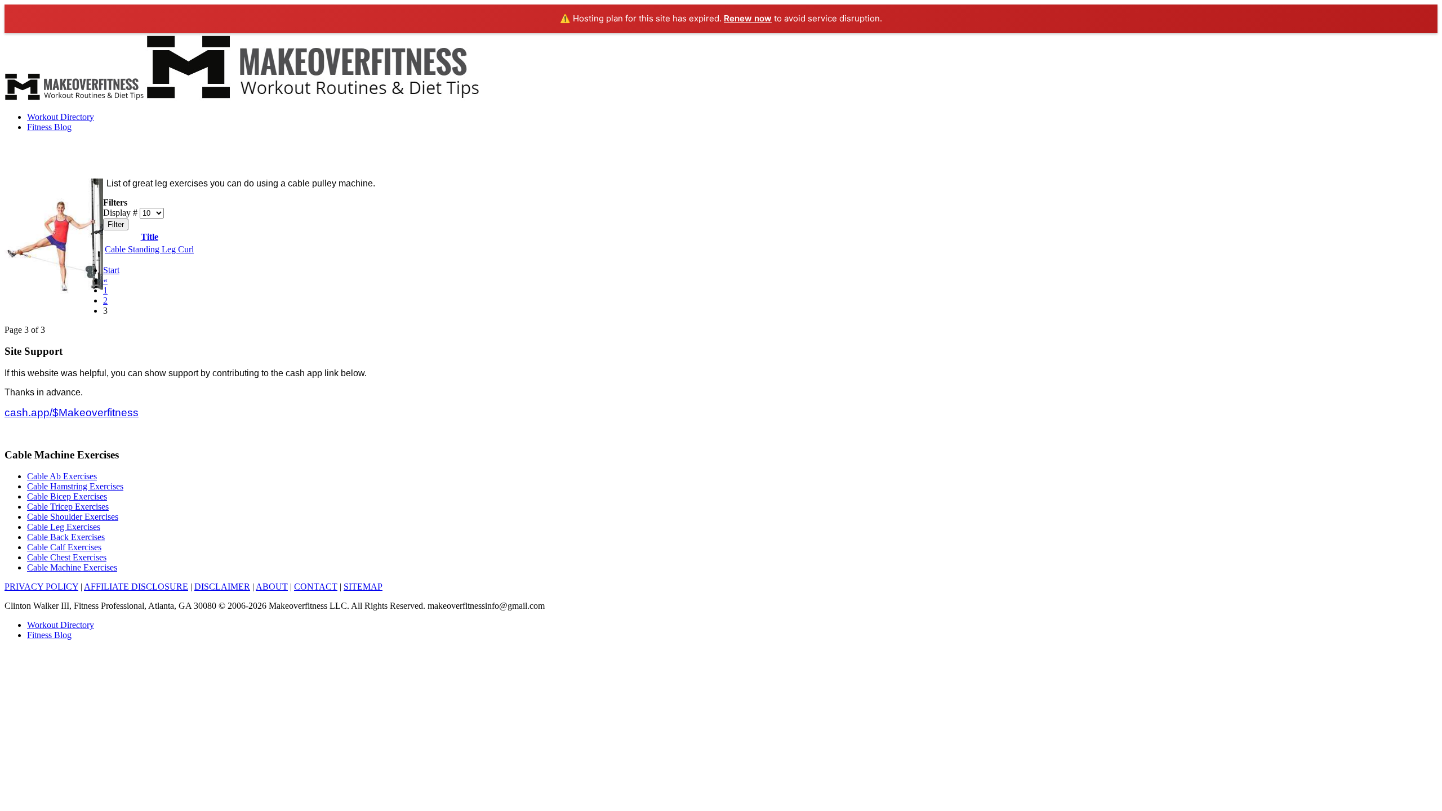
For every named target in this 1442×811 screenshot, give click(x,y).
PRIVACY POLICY (41, 586)
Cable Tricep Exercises (68, 506)
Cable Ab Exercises (62, 476)
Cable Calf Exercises (64, 547)
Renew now (748, 18)
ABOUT (272, 586)
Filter (116, 224)
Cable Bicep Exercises (67, 496)
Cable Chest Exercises (66, 557)
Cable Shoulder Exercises (72, 517)
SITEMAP (363, 586)
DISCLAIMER (222, 586)
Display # (121, 212)
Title (149, 237)
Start (111, 270)
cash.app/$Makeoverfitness (72, 412)
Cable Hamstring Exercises (75, 486)
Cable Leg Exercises (63, 527)
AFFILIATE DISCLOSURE (136, 586)
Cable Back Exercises (66, 537)
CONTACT (315, 586)
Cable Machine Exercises (72, 567)
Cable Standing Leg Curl (149, 249)
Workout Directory (60, 117)
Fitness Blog (49, 127)
